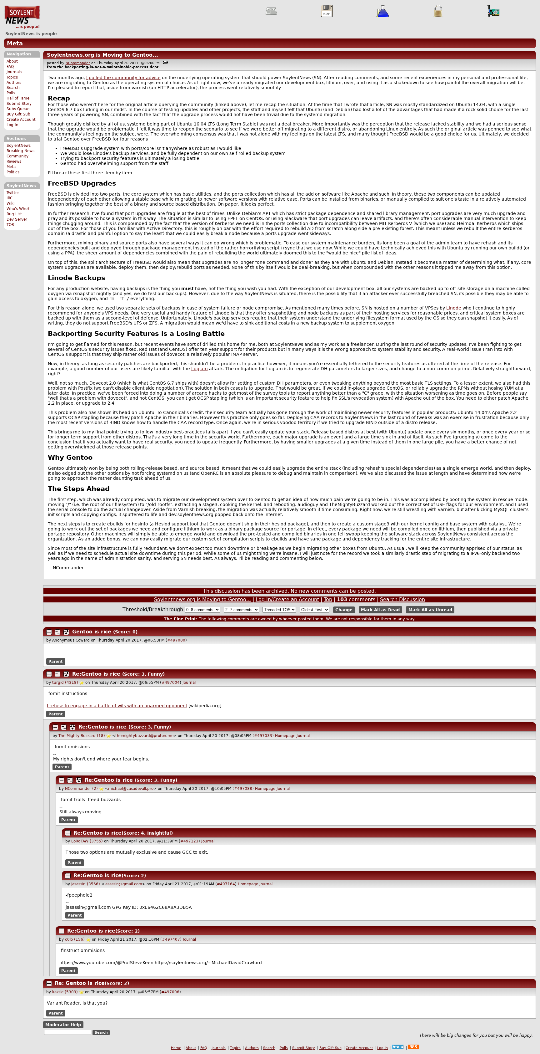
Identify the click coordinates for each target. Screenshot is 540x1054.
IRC (9, 198)
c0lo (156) (75, 939)
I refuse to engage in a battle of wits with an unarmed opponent (117, 705)
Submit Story (19, 103)
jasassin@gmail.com (123, 884)
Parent (55, 661)
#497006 (170, 992)
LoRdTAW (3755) (87, 841)
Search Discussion (402, 599)
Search (13, 87)
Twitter (13, 193)
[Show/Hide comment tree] (57, 632)
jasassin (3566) (85, 884)
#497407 (171, 939)
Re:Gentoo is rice (96, 674)
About (12, 61)
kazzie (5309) (65, 992)
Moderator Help (63, 1024)
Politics (13, 172)
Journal (189, 682)
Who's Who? (18, 209)
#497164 (226, 884)
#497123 (189, 841)
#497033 (263, 736)
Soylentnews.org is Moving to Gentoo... (102, 55)
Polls (11, 93)
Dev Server (17, 219)
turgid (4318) (65, 682)
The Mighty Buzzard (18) (81, 736)
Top (328, 599)
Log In (12, 125)
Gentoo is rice (91, 632)
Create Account (21, 119)
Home (176, 1048)
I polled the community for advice (123, 77)
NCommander (78, 63)
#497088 (243, 788)
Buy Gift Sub (18, 114)
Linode (453, 307)
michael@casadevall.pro (130, 788)
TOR (10, 225)
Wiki (10, 203)
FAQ (10, 66)
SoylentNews (22, 17)
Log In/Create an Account (287, 599)
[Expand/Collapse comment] (49, 632)
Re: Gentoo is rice (80, 983)
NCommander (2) (81, 788)
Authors (14, 82)
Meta (15, 43)
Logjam (199, 368)
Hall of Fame (18, 98)
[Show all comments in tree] (66, 632)
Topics (12, 77)
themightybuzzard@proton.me (144, 736)
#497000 (176, 640)
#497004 (171, 682)
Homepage (285, 736)
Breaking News (20, 151)
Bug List (14, 214)
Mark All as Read (380, 609)
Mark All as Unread (430, 609)
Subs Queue (18, 109)
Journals (14, 72)
